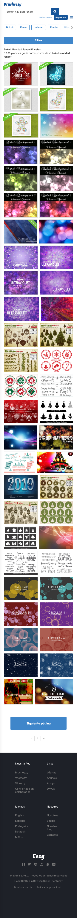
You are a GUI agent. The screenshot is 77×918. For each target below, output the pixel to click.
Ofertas (51, 772)
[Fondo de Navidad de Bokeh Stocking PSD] (56, 100)
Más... (19, 836)
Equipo (51, 820)
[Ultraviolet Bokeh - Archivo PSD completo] (21, 257)
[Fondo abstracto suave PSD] (56, 537)
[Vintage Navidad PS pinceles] (21, 512)
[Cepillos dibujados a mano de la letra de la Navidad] (56, 563)
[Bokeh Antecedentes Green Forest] (21, 178)
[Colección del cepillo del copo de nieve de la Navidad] (21, 411)
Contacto (52, 834)
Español (20, 820)
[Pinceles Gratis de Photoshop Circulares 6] (56, 639)
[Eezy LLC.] (38, 857)
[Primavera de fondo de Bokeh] (21, 205)
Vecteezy (21, 777)
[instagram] (41, 864)
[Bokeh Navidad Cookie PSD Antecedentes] (21, 125)
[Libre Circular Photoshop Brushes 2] (56, 588)
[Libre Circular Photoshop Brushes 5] (21, 639)
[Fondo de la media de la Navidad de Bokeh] (56, 74)
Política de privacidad (49, 887)
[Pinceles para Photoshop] (56, 665)
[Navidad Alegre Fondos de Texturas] (18, 692)
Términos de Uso (23, 887)
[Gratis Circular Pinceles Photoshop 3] (21, 614)
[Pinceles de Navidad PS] (56, 335)
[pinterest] (35, 864)
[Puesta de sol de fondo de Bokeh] (56, 205)
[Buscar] (55, 11)
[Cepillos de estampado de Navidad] (56, 360)
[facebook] (23, 864)
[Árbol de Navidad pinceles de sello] (56, 512)
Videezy (20, 783)
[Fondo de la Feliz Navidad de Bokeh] (21, 100)
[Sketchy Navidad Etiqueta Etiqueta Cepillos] (21, 563)
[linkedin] (53, 864)
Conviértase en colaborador (24, 790)
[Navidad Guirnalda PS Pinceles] (21, 360)
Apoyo (51, 783)
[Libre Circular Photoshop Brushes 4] (56, 614)
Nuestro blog (52, 827)
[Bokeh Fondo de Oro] (56, 152)
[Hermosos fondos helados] (54, 692)
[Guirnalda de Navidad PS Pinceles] (56, 487)
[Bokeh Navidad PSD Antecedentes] (21, 74)
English (19, 815)
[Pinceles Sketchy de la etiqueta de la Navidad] (56, 386)
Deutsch (20, 831)
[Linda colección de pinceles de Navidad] (19, 462)
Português (21, 826)
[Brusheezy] (12, 4)
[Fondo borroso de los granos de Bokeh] (56, 231)
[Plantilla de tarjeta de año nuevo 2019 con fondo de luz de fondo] (21, 487)
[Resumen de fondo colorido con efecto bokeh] (20, 437)
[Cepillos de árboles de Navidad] (56, 411)
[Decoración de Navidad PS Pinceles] (21, 335)
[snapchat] (47, 864)
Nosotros (52, 815)
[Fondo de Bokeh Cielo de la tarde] (21, 152)
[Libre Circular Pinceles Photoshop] (21, 588)
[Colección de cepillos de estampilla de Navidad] (20, 537)
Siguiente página (38, 723)
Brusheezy (21, 772)
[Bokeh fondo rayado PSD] (20, 231)
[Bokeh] (56, 125)
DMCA (51, 788)
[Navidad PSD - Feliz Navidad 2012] (55, 462)
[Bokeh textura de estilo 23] (57, 309)
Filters (38, 40)
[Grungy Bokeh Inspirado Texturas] (56, 437)
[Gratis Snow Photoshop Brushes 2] (21, 665)
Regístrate (61, 17)
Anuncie (52, 777)
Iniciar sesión (45, 17)
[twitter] (29, 864)
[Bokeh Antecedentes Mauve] (56, 178)
